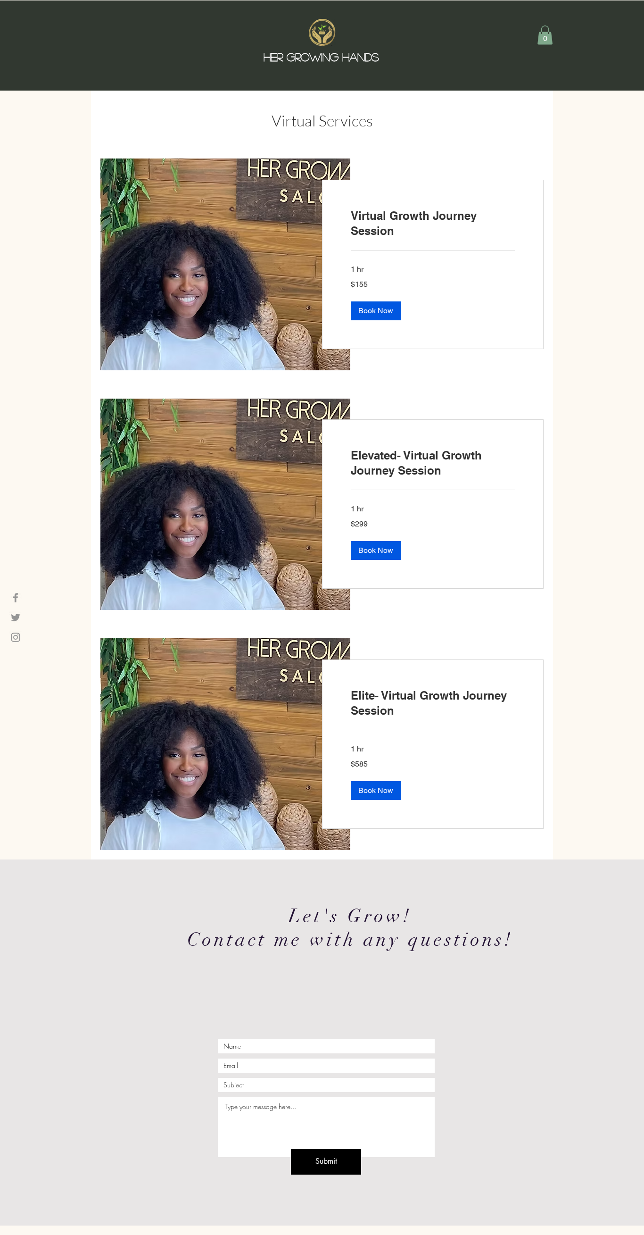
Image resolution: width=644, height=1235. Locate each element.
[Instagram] (15, 637)
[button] (545, 35)
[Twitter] (15, 617)
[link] (433, 224)
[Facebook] (15, 598)
